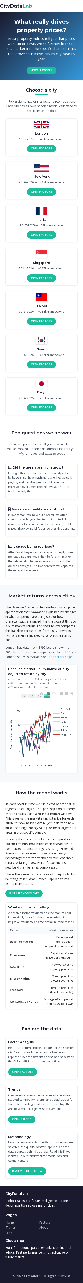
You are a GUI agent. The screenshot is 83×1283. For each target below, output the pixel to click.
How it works (41, 70)
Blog (9, 1232)
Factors (44, 1222)
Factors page (62, 657)
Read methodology (27, 1171)
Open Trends (22, 1119)
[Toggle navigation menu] (58, 6)
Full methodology (24, 893)
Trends (14, 1089)
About (43, 1227)
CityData (16, 6)
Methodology (19, 1137)
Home (10, 1222)
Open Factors (41, 148)
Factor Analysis (21, 1042)
